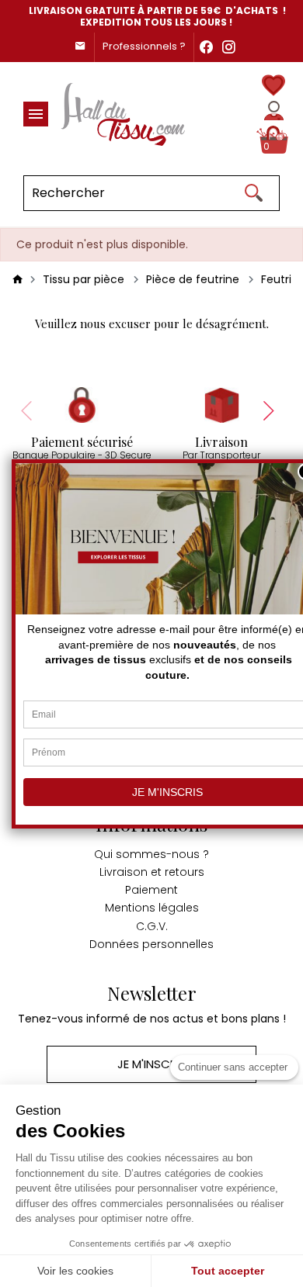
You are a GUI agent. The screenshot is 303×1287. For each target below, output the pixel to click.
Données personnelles (151, 944)
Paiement (151, 890)
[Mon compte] (274, 110)
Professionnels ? (144, 46)
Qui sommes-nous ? (151, 854)
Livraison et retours (151, 872)
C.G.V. (152, 926)
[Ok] (253, 193)
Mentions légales (152, 907)
